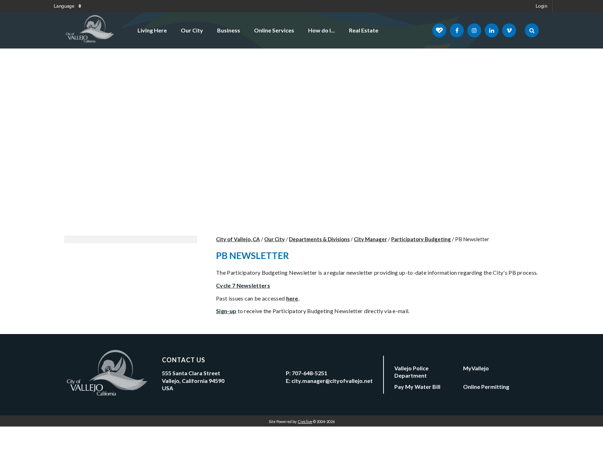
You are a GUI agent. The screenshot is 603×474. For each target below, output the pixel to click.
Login (541, 6)
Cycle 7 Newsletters (243, 285)
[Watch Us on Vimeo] (509, 30)
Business (228, 30)
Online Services (274, 30)
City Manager (370, 239)
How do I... (321, 30)
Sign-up (226, 311)
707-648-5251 (309, 373)
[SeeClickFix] (439, 30)
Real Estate (363, 30)
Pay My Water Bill (417, 386)
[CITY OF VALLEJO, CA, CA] (90, 30)
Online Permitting (486, 386)
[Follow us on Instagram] (474, 30)
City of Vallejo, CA (238, 239)
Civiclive (305, 421)
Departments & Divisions (319, 239)
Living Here (152, 30)
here (292, 298)
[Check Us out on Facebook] (457, 30)
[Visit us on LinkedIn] (492, 30)
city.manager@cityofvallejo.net (332, 380)
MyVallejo (476, 368)
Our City (192, 30)
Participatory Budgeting (421, 239)
